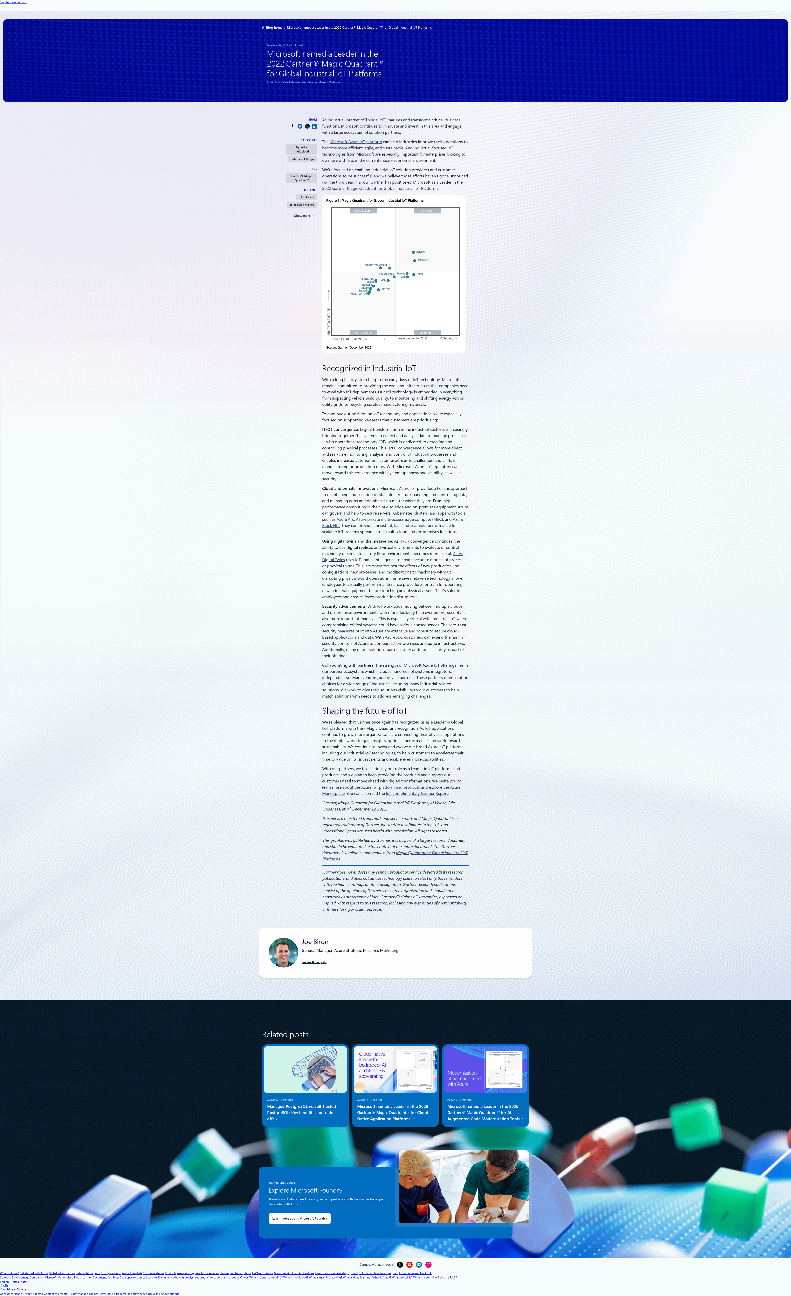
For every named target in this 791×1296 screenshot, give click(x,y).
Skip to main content (13, 2)
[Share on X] (307, 126)
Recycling (154, 1293)
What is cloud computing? (265, 1277)
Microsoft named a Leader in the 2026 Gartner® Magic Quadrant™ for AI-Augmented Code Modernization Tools (484, 1112)
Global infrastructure (62, 1273)
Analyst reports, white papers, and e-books (212, 1277)
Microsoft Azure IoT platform (356, 141)
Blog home (274, 27)
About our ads (170, 1293)
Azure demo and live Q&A (415, 1273)
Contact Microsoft (55, 1293)
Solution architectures (373, 1273)
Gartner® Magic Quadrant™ (301, 178)
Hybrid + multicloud (302, 149)
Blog (116, 1277)
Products (170, 1273)
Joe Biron (275, 82)
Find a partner (83, 1277)
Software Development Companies (22, 1277)
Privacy (73, 1293)
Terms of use (107, 1293)
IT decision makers (302, 204)
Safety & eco (139, 1293)
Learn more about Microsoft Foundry (299, 1218)
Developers (307, 197)
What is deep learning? (357, 1277)
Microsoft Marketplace (58, 1277)
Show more (302, 216)
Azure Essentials (132, 1273)
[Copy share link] (292, 126)
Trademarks (123, 1293)
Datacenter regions (88, 1273)
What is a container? (426, 1277)
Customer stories (153, 1273)
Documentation (102, 1277)
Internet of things (302, 159)
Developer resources (132, 1277)
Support (392, 1273)
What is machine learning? (325, 1277)
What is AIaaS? (381, 1277)
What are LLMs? (402, 1277)
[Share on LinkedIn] (314, 126)
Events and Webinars (171, 1277)
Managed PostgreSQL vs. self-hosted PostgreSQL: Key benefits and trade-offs (301, 1112)
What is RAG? (448, 1277)
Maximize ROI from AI (288, 1273)
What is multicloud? (295, 1277)
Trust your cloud (111, 1273)
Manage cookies (88, 1293)
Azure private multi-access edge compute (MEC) (399, 519)
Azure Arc (345, 519)
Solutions (308, 1273)
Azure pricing (185, 1273)
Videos (244, 1277)
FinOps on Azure (262, 1273)
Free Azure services (207, 1273)
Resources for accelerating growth (336, 1273)
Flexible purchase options (235, 1273)
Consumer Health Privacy (16, 1293)
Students (151, 1277)
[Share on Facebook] (299, 126)
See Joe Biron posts (314, 962)
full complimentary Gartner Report (417, 793)
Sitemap (38, 1293)
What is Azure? (9, 1273)
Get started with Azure (34, 1273)
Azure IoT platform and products (390, 787)
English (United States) (14, 1281)
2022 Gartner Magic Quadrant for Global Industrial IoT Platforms (380, 188)
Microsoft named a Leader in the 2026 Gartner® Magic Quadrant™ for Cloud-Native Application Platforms (393, 1112)
